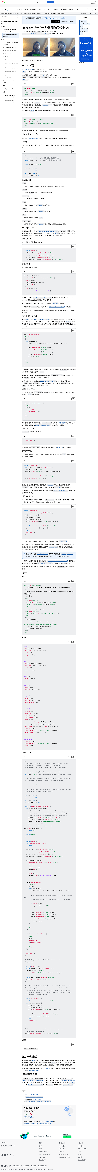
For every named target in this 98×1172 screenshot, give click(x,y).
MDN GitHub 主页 (64, 1157)
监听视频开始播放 (29, 316)
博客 (40, 1149)
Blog (77, 9)
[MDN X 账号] (8, 1155)
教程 (79, 1154)
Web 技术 (81, 1146)
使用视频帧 (38, 1099)
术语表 (80, 1157)
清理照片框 (60, 447)
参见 (81, 33)
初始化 (25, 142)
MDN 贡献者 (49, 1121)
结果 (24, 1040)
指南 (79, 1151)
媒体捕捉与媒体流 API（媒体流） (9, 22)
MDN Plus (42, 1157)
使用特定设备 (84, 31)
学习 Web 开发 (82, 1149)
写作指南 (61, 1151)
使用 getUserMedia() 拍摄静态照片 (10, 35)
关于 (40, 1146)
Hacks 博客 (81, 1160)
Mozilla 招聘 (42, 1151)
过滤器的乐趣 (84, 29)
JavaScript (26, 752)
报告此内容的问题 (44, 1124)
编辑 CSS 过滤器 (33, 1070)
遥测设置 (25, 1166)
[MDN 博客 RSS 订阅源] (13, 1155)
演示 (42, 60)
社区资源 (61, 1149)
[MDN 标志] (4, 1143)
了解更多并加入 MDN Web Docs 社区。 (55, 18)
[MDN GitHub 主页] (2, 1155)
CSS (24, 637)
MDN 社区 (62, 1146)
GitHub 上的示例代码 (31, 1095)
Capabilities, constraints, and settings (10, 30)
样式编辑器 (46, 1068)
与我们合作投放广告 (44, 1154)
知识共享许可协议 (45, 1169)
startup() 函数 (28, 227)
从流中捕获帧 (61, 423)
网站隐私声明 (16, 1166)
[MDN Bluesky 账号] (5, 1155)
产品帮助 (41, 1160)
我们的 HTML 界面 (27, 69)
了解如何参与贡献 (29, 1117)
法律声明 (33, 1166)
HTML (24, 577)
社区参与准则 (42, 1166)
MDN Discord (62, 1154)
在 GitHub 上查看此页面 (30, 1124)
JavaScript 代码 (84, 24)
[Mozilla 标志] (6, 1166)
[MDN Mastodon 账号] (10, 1155)
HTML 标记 (83, 21)
